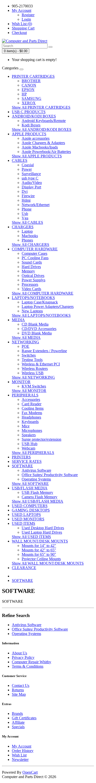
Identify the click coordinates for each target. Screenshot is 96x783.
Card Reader (31, 404)
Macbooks (30, 236)
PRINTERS (21, 457)
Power (27, 169)
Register (28, 15)
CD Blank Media (35, 324)
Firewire (28, 196)
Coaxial (28, 165)
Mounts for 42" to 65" (39, 550)
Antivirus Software (36, 470)
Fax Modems (32, 413)
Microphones (32, 430)
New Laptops (32, 311)
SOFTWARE (22, 466)
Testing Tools (32, 360)
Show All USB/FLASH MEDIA (37, 501)
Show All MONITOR (29, 391)
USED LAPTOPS (26, 514)
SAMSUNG (31, 98)
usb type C (30, 178)
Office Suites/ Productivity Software (50, 475)
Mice (26, 426)
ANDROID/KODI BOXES (34, 116)
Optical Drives (33, 275)
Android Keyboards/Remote (44, 121)
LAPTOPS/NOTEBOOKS (33, 298)
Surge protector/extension (41, 439)
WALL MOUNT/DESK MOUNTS (40, 541)
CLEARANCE (24, 568)
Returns (18, 690)
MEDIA (18, 320)
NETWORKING (25, 342)
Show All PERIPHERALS (33, 453)
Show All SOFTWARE (30, 484)
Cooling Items (33, 408)
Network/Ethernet (35, 205)
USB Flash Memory (37, 492)
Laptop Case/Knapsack (40, 302)
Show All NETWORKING (33, 377)
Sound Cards (32, 262)
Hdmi (26, 200)
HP (24, 94)
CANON (29, 85)
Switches (29, 355)
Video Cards (31, 289)
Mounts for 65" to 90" (39, 554)
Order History (22, 751)
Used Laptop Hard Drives (42, 532)
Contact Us (20, 685)
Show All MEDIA (26, 337)
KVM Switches (34, 386)
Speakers (29, 435)
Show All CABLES (27, 222)
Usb (25, 213)
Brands (17, 713)
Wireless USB (33, 373)
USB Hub (29, 444)
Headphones (31, 417)
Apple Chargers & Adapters (43, 143)
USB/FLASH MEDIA (30, 488)
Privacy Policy (23, 657)
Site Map (19, 694)
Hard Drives (31, 267)
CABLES (19, 160)
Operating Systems (36, 479)
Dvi (25, 191)
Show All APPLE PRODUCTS (37, 156)
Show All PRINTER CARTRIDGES (41, 107)
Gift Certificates (24, 718)
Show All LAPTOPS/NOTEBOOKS (41, 315)
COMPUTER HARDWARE (35, 249)
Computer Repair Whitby (31, 662)
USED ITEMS (23, 523)
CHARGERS (22, 227)
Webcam (28, 448)
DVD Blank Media (37, 333)
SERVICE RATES (27, 461)
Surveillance (31, 174)
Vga (25, 218)
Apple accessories (35, 138)
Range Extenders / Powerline (44, 351)
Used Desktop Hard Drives (43, 528)
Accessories (31, 399)
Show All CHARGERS (30, 244)
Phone (27, 209)
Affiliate (18, 722)
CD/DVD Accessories (39, 329)
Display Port (31, 187)
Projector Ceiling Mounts (41, 559)
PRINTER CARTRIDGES (33, 76)
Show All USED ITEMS (31, 537)
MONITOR (21, 382)
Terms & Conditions (27, 666)
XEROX (29, 103)
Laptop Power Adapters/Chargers (48, 306)
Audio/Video (32, 183)
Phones (27, 240)
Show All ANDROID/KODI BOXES (41, 129)
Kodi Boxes (31, 125)
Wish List (19, 755)
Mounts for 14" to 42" (39, 545)
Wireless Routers (35, 368)
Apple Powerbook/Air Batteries (46, 152)
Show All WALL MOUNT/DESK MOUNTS (48, 563)
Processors (30, 284)
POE (25, 346)
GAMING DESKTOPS (31, 510)
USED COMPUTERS (30, 506)
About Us (19, 653)
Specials (18, 727)
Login (26, 19)
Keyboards (30, 422)
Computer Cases (34, 253)
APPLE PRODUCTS (29, 134)
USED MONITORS (28, 519)
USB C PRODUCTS (29, 112)
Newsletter (20, 759)
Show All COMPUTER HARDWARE (42, 293)
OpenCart (30, 772)
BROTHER (31, 81)
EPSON (28, 90)
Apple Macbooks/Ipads (40, 147)
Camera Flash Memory (39, 497)
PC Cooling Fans (35, 258)
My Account (21, 746)
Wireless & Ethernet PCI (41, 364)
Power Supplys (33, 280)
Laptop (27, 231)
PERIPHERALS (25, 395)
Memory (28, 271)
